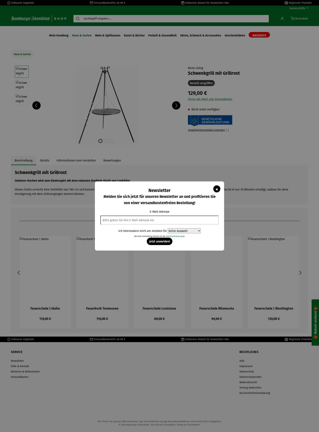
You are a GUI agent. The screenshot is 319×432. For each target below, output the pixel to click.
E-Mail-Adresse (159, 211)
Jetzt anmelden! (159, 241)
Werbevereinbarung (174, 236)
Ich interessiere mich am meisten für (142, 231)
